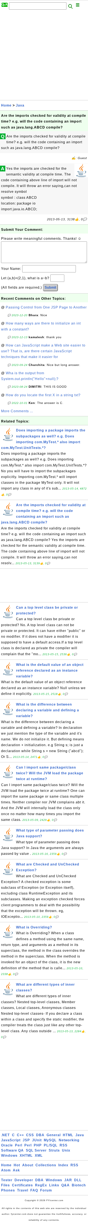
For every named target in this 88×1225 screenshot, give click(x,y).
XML (39, 1155)
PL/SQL (50, 1145)
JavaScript (11, 1140)
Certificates (22, 1185)
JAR (68, 1180)
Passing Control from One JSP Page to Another (46, 307)
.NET (5, 1135)
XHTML (26, 1155)
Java (20, 105)
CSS (30, 1135)
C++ (20, 1135)
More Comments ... (17, 411)
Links (54, 1185)
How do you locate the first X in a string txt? (43, 395)
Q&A (65, 1185)
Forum (46, 1190)
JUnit (37, 1140)
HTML (68, 1135)
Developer (24, 1180)
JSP (26, 1140)
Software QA (12, 1150)
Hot (17, 1165)
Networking (69, 1140)
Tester (6, 1180)
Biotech (79, 1185)
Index (63, 1165)
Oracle (7, 1145)
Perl (18, 1145)
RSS (63, 1145)
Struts (54, 1150)
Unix (66, 1150)
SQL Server (36, 1150)
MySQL (50, 1140)
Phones (8, 1190)
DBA (40, 1135)
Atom (6, 1170)
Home (6, 105)
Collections (45, 1165)
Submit (50, 287)
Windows (9, 1155)
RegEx (41, 1185)
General (54, 1135)
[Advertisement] (44, 56)
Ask (16, 1170)
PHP (38, 1145)
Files (5, 1185)
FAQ (34, 1190)
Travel (22, 1190)
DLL (78, 1180)
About (27, 1165)
